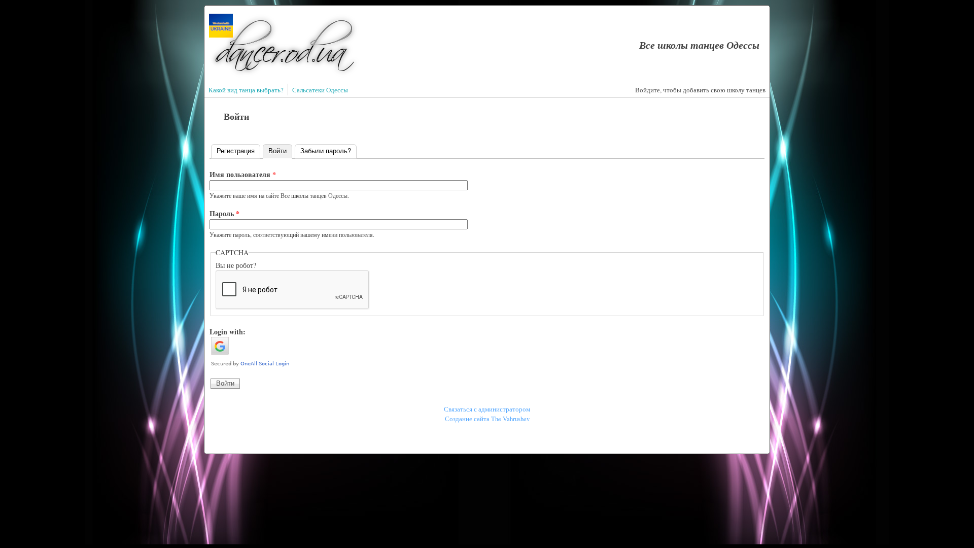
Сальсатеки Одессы (320, 90)
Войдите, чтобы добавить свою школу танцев (700, 90)
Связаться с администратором (487, 409)
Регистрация (236, 150)
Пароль (224, 213)
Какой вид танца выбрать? (246, 90)
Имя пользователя (243, 174)
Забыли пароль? (325, 150)
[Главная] (284, 75)
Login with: (228, 331)
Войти (280, 150)
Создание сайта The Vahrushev (487, 419)
